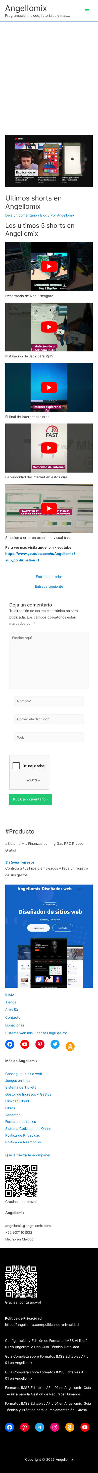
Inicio (9, 994)
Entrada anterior (49, 577)
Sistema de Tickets (20, 1087)
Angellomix (26, 8)
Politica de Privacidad (22, 1135)
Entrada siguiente (49, 586)
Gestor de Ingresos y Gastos (28, 1094)
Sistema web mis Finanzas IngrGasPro (36, 1033)
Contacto (12, 1017)
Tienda (10, 1002)
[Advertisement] (49, 73)
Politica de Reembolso (23, 1142)
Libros (10, 1108)
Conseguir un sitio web (23, 1074)
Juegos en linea (17, 1081)
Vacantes (12, 1115)
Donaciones (14, 1025)
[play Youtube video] (49, 266)
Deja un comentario (21, 215)
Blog (43, 215)
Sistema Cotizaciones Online (28, 1129)
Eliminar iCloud (17, 1101)
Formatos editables (20, 1122)
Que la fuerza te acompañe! (27, 1155)
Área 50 (11, 1010)
